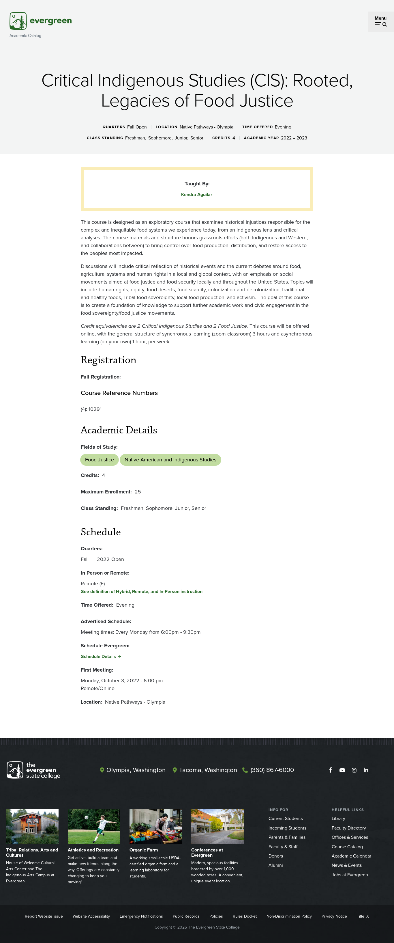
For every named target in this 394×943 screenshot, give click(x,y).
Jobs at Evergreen (350, 874)
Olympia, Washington (136, 770)
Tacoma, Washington (208, 770)
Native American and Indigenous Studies (170, 459)
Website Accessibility (91, 916)
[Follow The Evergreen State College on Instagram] (354, 770)
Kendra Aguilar (196, 194)
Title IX (363, 916)
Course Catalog (347, 846)
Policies (216, 916)
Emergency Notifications (141, 916)
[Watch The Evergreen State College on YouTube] (342, 770)
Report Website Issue (44, 916)
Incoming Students (287, 828)
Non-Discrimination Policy (289, 916)
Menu (381, 18)
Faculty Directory (349, 828)
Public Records (186, 916)
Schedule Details (98, 656)
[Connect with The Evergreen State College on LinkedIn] (366, 770)
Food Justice (99, 459)
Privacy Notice (334, 916)
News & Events (347, 865)
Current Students (286, 818)
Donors (276, 856)
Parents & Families (287, 837)
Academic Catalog (25, 36)
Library (338, 818)
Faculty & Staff (283, 846)
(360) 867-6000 (272, 770)
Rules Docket (245, 916)
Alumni (276, 865)
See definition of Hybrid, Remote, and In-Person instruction (141, 591)
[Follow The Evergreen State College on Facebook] (330, 770)
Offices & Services (350, 837)
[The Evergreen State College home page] (43, 771)
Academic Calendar (351, 856)
